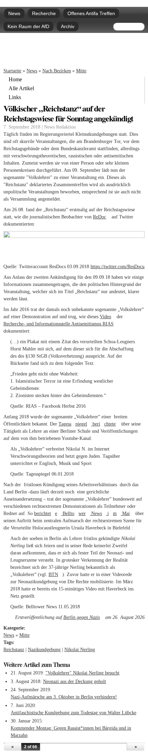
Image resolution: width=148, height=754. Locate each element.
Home (15, 79)
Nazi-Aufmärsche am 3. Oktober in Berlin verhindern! (64, 696)
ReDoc (101, 216)
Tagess (67, 424)
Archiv (67, 26)
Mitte (81, 70)
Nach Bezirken (56, 70)
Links (15, 97)
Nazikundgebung (44, 649)
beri (97, 424)
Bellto (69, 513)
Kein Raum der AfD (28, 26)
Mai (127, 513)
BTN (55, 574)
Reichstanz (13, 649)
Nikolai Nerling (79, 649)
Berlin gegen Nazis (83, 617)
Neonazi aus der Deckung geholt (74, 681)
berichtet (44, 513)
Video (107, 316)
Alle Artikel (21, 88)
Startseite (12, 70)
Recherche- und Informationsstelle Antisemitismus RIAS (60, 323)
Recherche (44, 13)
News (14, 13)
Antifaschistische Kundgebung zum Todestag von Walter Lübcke (73, 712)
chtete (112, 424)
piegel (83, 424)
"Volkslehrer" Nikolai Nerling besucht (82, 672)
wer (84, 513)
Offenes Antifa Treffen (91, 13)
